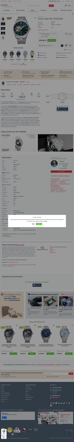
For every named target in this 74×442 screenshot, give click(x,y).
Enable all (39, 224)
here (46, 221)
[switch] (4, 437)
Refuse (33, 223)
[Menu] (6, 429)
